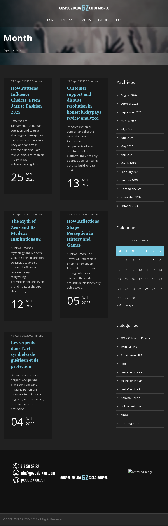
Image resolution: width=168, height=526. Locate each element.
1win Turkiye (129, 347)
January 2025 (129, 180)
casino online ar (131, 381)
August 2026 (129, 95)
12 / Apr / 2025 (20, 214)
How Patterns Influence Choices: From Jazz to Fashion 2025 (26, 100)
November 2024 (131, 197)
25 (146, 289)
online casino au (132, 406)
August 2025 (129, 121)
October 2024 (129, 206)
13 (160, 270)
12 (153, 270)
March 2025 (128, 163)
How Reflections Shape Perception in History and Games (83, 233)
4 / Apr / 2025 (19, 335)
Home (51, 20)
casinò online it (131, 389)
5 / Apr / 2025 (75, 214)
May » (129, 305)
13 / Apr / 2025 (76, 81)
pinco (124, 415)
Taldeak (66, 20)
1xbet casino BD (131, 355)
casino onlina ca (131, 372)
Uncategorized (130, 423)
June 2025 (127, 138)
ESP (118, 20)
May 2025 (127, 146)
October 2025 (129, 104)
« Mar (120, 305)
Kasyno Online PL (132, 398)
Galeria (85, 20)
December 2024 (131, 189)
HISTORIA (102, 20)
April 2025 (127, 155)
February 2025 (130, 172)
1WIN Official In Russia (135, 338)
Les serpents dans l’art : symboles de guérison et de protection (24, 354)
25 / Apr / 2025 (20, 81)
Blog (123, 364)
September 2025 (131, 112)
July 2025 (126, 129)
